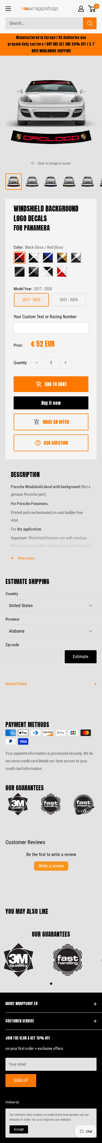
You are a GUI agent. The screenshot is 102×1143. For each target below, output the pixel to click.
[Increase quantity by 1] (65, 362)
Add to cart (56, 384)
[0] (92, 8)
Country (11, 593)
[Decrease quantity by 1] (36, 362)
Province (12, 619)
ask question (56, 443)
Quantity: (20, 362)
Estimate (80, 656)
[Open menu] (8, 9)
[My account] (81, 9)
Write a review (51, 866)
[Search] (90, 23)
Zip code (12, 644)
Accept (19, 1129)
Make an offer (56, 422)
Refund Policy (16, 683)
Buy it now (51, 403)
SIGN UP (21, 1080)
